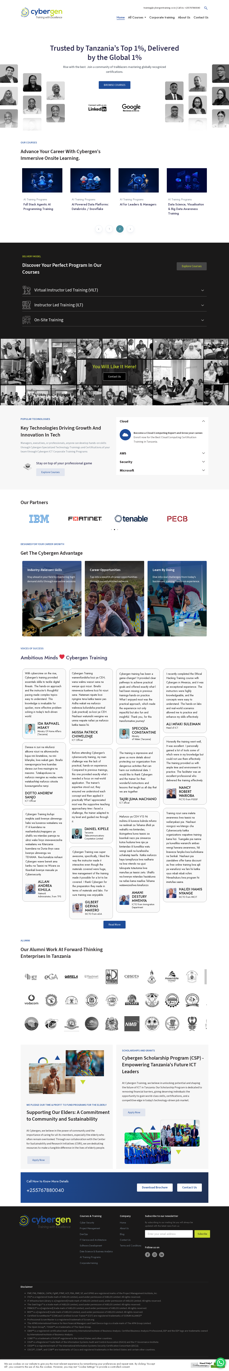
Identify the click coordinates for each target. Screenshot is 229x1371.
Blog (122, 1234)
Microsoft (127, 470)
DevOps (84, 1234)
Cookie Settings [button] (200, 1365)
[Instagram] (154, 1254)
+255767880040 (192, 8)
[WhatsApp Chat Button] (221, 1363)
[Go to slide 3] (117, 529)
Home (123, 1222)
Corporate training (89, 1263)
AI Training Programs (35, 199)
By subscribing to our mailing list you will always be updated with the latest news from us (169, 1224)
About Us (124, 1228)
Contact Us (125, 1240)
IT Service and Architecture (93, 1240)
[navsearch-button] (204, 9)
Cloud (124, 421)
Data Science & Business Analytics (96, 1251)
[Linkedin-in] (161, 1254)
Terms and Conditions (130, 1245)
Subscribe (202, 1234)
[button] (162, 421)
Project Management (90, 1228)
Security (126, 462)
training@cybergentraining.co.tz (160, 8)
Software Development (91, 1245)
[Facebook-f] (147, 1254)
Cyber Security (87, 1222)
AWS (123, 453)
